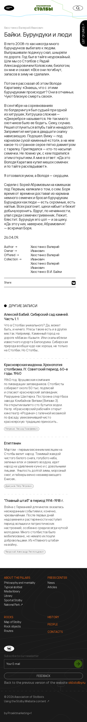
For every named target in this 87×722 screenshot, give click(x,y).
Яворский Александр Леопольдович (24, 551)
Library (8, 595)
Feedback (43, 676)
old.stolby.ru (76, 683)
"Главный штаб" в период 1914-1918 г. (34, 500)
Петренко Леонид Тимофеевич (21, 428)
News (51, 582)
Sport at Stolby (13, 600)
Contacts (55, 631)
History (53, 617)
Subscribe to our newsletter (21, 656)
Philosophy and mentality (19, 582)
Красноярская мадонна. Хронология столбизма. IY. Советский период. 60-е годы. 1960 (36, 369)
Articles (52, 587)
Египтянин (12, 443)
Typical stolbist (13, 587)
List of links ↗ (83, 33)
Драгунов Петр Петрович (18, 485)
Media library (12, 591)
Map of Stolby (12, 622)
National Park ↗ (13, 604)
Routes (8, 630)
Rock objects (12, 626)
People (53, 624)
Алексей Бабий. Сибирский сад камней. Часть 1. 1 (36, 316)
